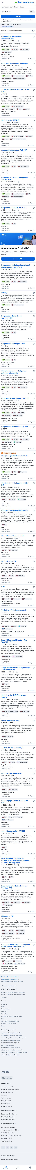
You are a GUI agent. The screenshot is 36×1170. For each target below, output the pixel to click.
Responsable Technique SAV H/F (13, 208)
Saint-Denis (4, 1014)
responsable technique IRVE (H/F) (14, 150)
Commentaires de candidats (10, 1130)
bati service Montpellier (7, 1045)
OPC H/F (4, 293)
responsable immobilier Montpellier (10, 1047)
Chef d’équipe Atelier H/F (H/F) (13, 831)
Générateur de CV (6, 1138)
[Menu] (2, 2)
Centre (3, 1006)
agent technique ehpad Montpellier (11, 1033)
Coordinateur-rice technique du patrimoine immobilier (13, 372)
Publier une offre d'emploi (9, 1114)
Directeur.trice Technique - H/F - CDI (15, 398)
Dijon (2, 1018)
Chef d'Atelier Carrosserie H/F (12, 536)
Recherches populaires (8, 986)
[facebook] (3, 1147)
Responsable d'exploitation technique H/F (11, 317)
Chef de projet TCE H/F (10, 120)
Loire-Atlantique (5, 1009)
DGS (3, 587)
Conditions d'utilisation (8, 1156)
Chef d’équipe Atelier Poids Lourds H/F (14, 802)
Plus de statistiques (8, 26)
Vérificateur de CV (7, 1141)
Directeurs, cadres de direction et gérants (13, 992)
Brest (2, 1026)
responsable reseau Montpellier (10, 1042)
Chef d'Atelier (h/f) (8, 561)
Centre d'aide (5, 1103)
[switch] (33, 30)
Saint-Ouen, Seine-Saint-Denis (10, 1021)
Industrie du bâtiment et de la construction (13, 994)
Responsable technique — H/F (13, 344)
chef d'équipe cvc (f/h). (10, 720)
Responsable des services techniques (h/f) (11, 37)
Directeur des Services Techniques (14, 63)
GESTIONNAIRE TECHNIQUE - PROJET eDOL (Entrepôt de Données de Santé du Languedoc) (15, 861)
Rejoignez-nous (6, 1101)
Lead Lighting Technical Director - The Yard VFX (14, 887)
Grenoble (3, 1011)
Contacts (4, 1095)
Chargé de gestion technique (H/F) (14, 456)
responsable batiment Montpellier (10, 1055)
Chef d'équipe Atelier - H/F (11, 773)
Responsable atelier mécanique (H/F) (15, 426)
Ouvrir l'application (29, 2)
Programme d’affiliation (8, 1117)
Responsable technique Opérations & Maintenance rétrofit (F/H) (15, 266)
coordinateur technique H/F (12, 748)
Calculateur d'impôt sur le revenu (11, 1135)
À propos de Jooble (7, 1087)
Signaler (32, 58)
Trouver (18, 16)
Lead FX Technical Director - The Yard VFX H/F (14, 641)
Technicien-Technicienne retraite (14, 610)
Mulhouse (4, 1004)
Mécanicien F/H (7, 916)
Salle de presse (6, 1098)
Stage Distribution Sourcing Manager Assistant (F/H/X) (15, 669)
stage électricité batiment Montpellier (11, 1035)
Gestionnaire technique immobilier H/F (14, 484)
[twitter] (11, 1147)
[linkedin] (15, 1147)
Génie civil (4, 997)
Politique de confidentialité (9, 1159)
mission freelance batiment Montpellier (12, 1050)
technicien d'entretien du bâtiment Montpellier (14, 1052)
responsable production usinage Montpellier (13, 1038)
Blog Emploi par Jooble (8, 1119)
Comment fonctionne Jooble (10, 1089)
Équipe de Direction (7, 1092)
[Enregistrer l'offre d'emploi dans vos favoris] (34, 37)
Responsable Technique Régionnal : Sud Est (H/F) (15, 178)
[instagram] (7, 1147)
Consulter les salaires (7, 1133)
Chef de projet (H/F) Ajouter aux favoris (13, 696)
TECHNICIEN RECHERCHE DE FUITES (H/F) (15, 91)
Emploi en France (6, 1106)
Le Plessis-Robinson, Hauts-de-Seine (11, 1016)
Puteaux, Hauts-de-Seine (8, 1023)
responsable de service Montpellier (10, 1040)
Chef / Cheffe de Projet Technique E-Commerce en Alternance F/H (15, 946)
